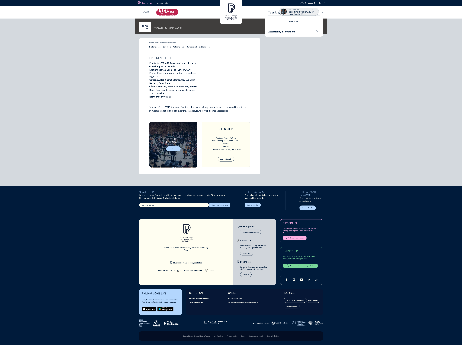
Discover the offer (252, 205)
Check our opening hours (251, 232)
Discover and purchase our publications (303, 266)
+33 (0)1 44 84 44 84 (255, 248)
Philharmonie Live (235, 298)
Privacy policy (232, 336)
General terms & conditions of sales (196, 336)
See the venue (173, 149)
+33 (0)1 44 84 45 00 (259, 246)
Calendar (162, 42)
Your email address (148, 205)
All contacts (246, 253)
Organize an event (256, 336)
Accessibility (162, 3)
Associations (313, 300)
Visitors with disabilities (295, 300)
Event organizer (291, 306)
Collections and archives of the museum (243, 302)
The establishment (196, 302)
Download (246, 274)
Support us (147, 3)
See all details (225, 159)
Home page (153, 42)
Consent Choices (273, 336)
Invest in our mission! (297, 238)
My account (310, 3)
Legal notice (218, 336)
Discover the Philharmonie (199, 298)
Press (243, 336)
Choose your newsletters (219, 205)
